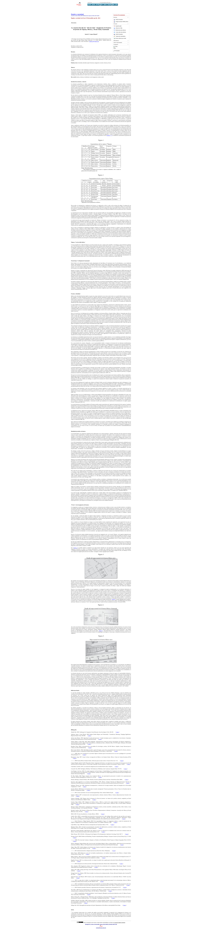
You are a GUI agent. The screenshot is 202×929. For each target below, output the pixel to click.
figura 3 (75, 547)
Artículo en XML (119, 28)
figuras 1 (108, 135)
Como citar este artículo (121, 32)
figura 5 (101, 630)
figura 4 (113, 599)
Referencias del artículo (121, 30)
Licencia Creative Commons (119, 922)
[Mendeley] (114, 46)
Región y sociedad (77, 14)
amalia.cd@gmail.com (94, 41)
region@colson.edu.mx (101, 927)
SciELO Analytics (119, 19)
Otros (116, 46)
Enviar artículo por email (121, 38)
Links (117, 732)
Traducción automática (120, 36)
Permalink (117, 50)
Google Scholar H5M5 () (122, 21)
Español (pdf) (118, 26)
